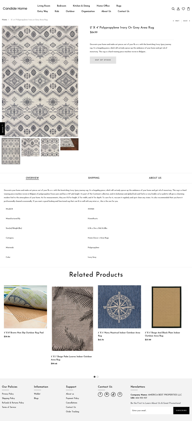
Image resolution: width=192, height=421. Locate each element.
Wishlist (37, 394)
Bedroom (61, 6)
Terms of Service (9, 407)
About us (70, 394)
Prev (177, 21)
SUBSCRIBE (181, 410)
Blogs (36, 398)
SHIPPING (93, 178)
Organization (88, 11)
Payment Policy (72, 398)
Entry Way (42, 11)
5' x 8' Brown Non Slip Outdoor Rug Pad (23, 333)
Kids (57, 11)
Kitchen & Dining (81, 6)
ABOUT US (155, 178)
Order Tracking (72, 412)
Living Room (43, 6)
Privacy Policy (8, 394)
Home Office (103, 6)
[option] (40, 81)
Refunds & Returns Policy (13, 403)
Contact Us (123, 11)
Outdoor (70, 11)
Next (185, 21)
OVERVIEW (32, 178)
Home (4, 20)
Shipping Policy (8, 398)
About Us (106, 11)
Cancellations (71, 403)
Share (2, 130)
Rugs (118, 6)
